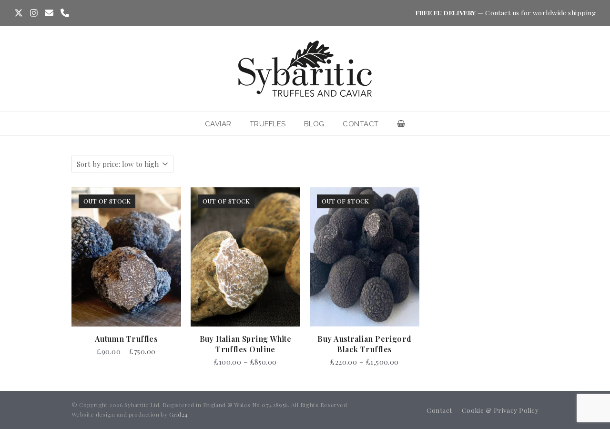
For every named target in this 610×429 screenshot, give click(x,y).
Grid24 (178, 414)
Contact (439, 410)
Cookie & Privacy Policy (500, 410)
